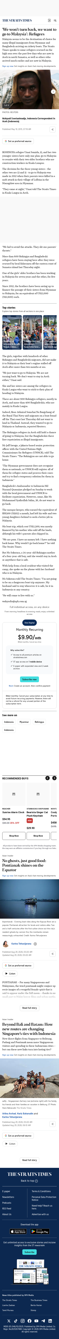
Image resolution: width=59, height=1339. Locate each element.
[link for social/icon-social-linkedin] (50, 1321)
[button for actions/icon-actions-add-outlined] (35, 944)
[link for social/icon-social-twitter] (9, 1321)
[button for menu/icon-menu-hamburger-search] (55, 20)
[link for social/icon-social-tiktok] (15, 1321)
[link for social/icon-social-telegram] (43, 1321)
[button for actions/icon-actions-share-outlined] (53, 129)
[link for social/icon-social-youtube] (36, 1321)
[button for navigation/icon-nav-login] (49, 20)
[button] (49, 20)
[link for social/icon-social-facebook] (29, 1321)
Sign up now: (7, 66)
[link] (17, 20)
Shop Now (14, 836)
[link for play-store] (40, 1231)
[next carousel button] (53, 91)
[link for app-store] (18, 1231)
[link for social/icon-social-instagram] (22, 1321)
